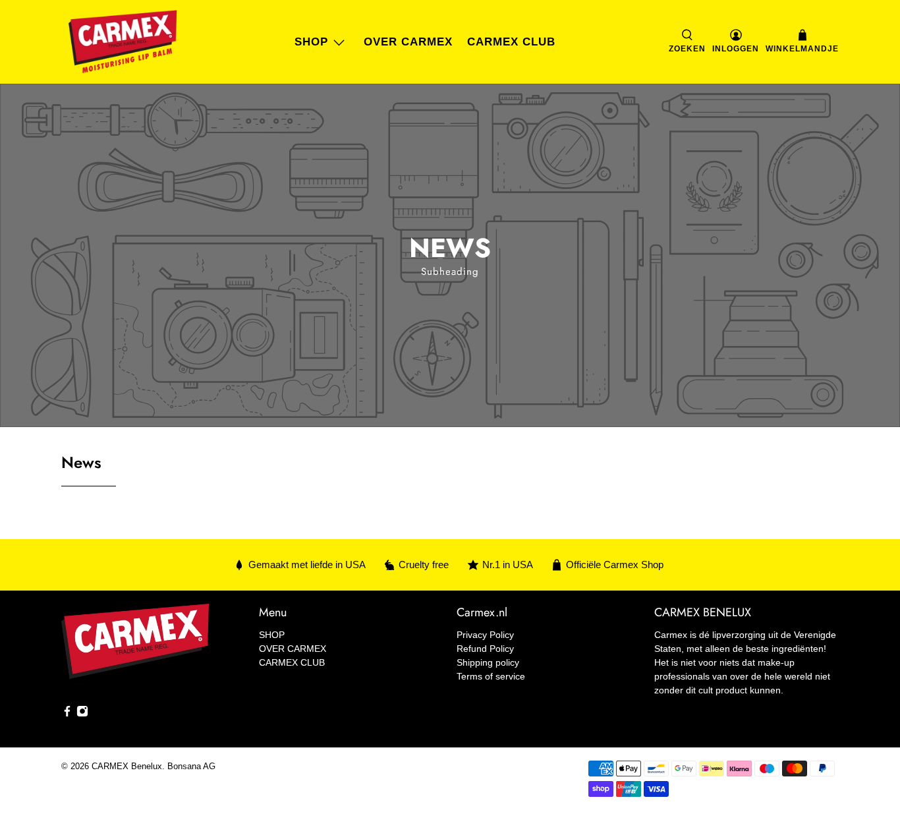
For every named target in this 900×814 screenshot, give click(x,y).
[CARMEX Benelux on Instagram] (82, 714)
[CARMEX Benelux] (123, 42)
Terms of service (491, 676)
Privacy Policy (485, 634)
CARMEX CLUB (511, 42)
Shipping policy (488, 662)
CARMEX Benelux (127, 766)
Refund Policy (485, 648)
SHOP (311, 42)
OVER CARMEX (408, 42)
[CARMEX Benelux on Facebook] (67, 714)
